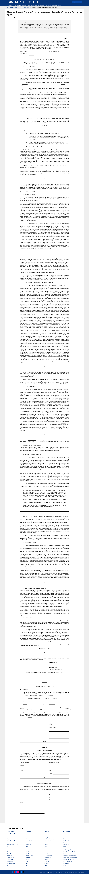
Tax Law (46, 844)
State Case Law (29, 855)
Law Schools (34, 5)
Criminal (27, 835)
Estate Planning (29, 840)
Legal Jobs (46, 851)
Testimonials (66, 863)
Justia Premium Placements (69, 855)
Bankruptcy (28, 833)
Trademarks (47, 861)
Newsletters (48, 5)
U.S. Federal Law (11, 850)
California (28, 857)
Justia (8, 7)
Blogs (64, 842)
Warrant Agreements (32, 17)
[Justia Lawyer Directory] (25, 872)
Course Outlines (67, 839)
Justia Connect (43, 872)
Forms (11, 7)
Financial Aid (66, 837)
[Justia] (12, 2)
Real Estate (47, 842)
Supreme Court (10, 857)
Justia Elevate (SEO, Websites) (70, 857)
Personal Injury (29, 844)
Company (55, 872)
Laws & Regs (41, 5)
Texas (27, 863)
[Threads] (19, 872)
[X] (23, 872)
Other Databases (49, 850)
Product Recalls (47, 857)
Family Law (28, 842)
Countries (46, 863)
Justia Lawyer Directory (68, 853)
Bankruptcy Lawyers (11, 833)
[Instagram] (18, 872)
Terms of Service (64, 872)
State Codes (28, 853)
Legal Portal (49, 872)
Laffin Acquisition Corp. (27, 7)
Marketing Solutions (56, 5)
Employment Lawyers (12, 839)
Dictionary (65, 833)
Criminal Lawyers (11, 837)
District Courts (10, 861)
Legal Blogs (47, 853)
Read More (22, 31)
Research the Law (26, 5)
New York (28, 861)
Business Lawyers (11, 835)
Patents (46, 859)
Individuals (28, 831)
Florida (27, 859)
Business (46, 831)
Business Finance (22, 17)
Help (59, 872)
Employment (47, 837)
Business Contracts (17, 7)
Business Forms (48, 855)
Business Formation (49, 833)
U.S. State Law (29, 850)
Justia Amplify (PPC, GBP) (69, 859)
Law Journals (66, 840)
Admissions (65, 835)
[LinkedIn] (12, 872)
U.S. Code (9, 853)
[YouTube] (14, 872)
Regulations (9, 855)
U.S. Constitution (11, 851)
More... (8, 846)
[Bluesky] (21, 872)
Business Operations (49, 835)
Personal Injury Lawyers (12, 844)
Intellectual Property (49, 839)
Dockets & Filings (11, 863)
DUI (26, 839)
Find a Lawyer (10, 5)
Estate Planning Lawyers (12, 840)
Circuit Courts (10, 859)
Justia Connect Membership (69, 851)
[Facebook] (16, 872)
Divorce (27, 837)
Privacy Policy (71, 872)
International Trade (48, 840)
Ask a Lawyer (18, 5)
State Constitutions (30, 851)
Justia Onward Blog (67, 861)
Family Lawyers (10, 842)
